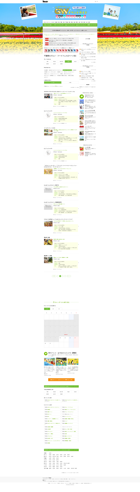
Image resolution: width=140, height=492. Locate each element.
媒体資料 (73, 483)
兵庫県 (57, 463)
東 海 (45, 461)
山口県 (57, 464)
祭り (62, 73)
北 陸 (45, 459)
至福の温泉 (65, 40)
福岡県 (50, 468)
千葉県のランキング (52, 401)
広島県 (50, 464)
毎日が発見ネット (67, 481)
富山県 (54, 459)
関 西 (45, 463)
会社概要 (82, 483)
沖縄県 (76, 468)
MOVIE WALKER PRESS (62, 481)
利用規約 (49, 483)
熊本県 (61, 468)
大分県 (65, 468)
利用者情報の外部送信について (88, 483)
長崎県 (57, 468)
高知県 (61, 466)
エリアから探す (49, 25)
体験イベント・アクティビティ (50, 71)
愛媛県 (54, 466)
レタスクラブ (44, 481)
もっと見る (93, 62)
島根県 (65, 464)
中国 (81, 22)
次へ (68, 276)
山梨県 (50, 458)
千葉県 (68, 391)
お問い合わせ (62, 483)
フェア (46, 77)
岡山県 (54, 464)
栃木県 (54, 63)
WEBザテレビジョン (55, 481)
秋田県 (61, 454)
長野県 (54, 458)
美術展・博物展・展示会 (62, 75)
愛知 (72, 22)
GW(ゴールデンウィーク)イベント (56, 70)
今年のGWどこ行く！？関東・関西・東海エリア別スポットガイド (60, 44)
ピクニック (60, 38)
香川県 (50, 466)
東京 (64, 22)
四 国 (45, 466)
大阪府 (50, 463)
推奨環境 (59, 483)
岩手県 (57, 454)
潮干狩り (55, 38)
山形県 (65, 454)
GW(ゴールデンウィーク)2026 (49, 22)
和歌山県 (65, 463)
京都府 (54, 463)
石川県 (50, 459)
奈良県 (61, 463)
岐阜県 (54, 461)
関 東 (45, 456)
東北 (59, 22)
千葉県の (52, 407)
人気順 (70, 82)
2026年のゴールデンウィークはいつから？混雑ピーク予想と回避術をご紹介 (62, 42)
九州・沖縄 (88, 22)
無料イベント (60, 71)
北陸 (74, 22)
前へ (54, 276)
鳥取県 (61, 464)
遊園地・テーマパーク (92, 24)
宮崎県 (68, 468)
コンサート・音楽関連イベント (50, 75)
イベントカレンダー (59, 24)
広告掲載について (77, 483)
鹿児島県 (72, 468)
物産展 (75, 70)
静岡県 (61, 461)
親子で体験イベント (52, 41)
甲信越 (67, 22)
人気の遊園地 (69, 40)
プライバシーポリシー (54, 483)
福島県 (68, 454)
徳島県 (57, 466)
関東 (61, 22)
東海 (69, 22)
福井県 (57, 459)
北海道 (56, 22)
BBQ (63, 38)
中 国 (45, 464)
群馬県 (47, 63)
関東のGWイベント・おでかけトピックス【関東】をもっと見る (61, 379)
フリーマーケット (68, 73)
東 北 (45, 454)
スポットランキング (81, 25)
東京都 (54, 61)
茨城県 (61, 63)
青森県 (54, 454)
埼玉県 (75, 61)
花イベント (47, 73)
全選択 (46, 70)
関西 (77, 22)
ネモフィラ (51, 38)
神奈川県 (61, 61)
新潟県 (57, 458)
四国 (84, 22)
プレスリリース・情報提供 (68, 483)
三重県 (57, 461)
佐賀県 (54, 468)
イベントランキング (70, 25)
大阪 (79, 22)
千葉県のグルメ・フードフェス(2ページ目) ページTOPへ (70, 472)
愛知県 (50, 461)
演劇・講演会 (71, 75)
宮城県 (50, 454)
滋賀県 (68, 463)
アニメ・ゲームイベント (69, 71)
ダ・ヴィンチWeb (49, 481)
